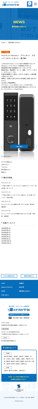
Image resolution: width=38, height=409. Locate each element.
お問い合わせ (5, 295)
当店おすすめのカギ (6, 287)
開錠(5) (3, 172)
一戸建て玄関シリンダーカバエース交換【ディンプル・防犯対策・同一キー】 (18, 187)
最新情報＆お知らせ (24, 291)
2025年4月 (4, 232)
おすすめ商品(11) (6, 162)
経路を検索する (29, 276)
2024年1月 (4, 239)
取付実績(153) (5, 169)
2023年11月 (5, 243)
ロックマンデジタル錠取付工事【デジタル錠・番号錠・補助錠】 (18, 205)
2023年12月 (5, 241)
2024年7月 (4, 237)
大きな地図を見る (9, 276)
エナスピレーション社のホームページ (13, 85)
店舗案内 (21, 283)
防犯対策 (21, 287)
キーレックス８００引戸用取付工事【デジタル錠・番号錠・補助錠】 (18, 215)
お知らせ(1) (5, 164)
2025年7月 (4, 230)
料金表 (3, 291)
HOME (3, 42)
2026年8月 (4, 228)
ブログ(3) (4, 167)
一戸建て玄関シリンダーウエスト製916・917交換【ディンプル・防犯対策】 (18, 196)
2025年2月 (4, 234)
